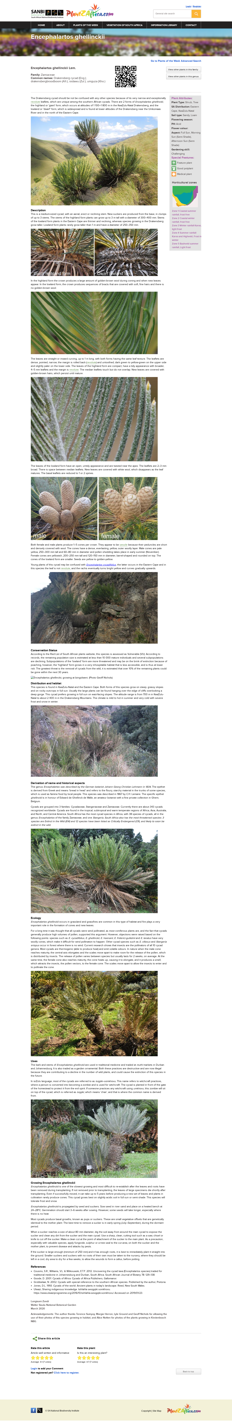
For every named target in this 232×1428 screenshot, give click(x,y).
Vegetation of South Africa (124, 25)
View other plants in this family (183, 69)
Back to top (188, 1371)
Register (197, 6)
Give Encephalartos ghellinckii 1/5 (33, 1358)
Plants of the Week (85, 25)
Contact (191, 25)
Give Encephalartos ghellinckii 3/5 (42, 1358)
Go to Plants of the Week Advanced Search (176, 60)
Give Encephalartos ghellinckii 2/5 (37, 1358)
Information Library (164, 25)
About (60, 25)
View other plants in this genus (183, 76)
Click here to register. (66, 1372)
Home (41, 25)
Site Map (157, 1411)
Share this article (48, 1338)
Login (188, 6)
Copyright (146, 1411)
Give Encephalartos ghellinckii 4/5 (46, 1358)
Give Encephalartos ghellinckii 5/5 (51, 1358)
